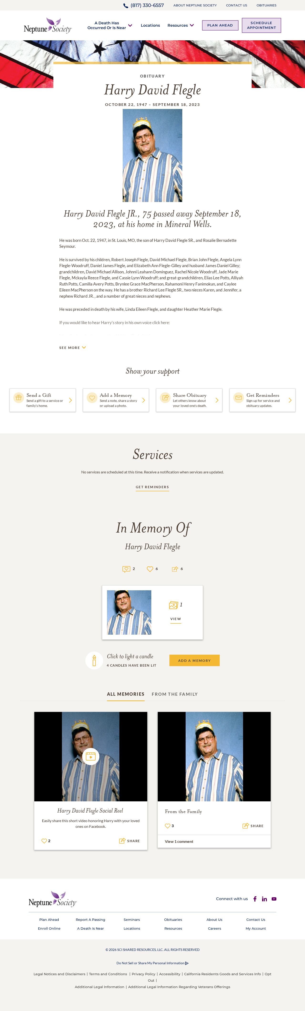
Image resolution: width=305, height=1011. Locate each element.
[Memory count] (126, 568)
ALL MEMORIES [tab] (126, 694)
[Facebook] (255, 899)
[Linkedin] (264, 899)
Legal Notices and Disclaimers (59, 974)
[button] (107, 25)
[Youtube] (274, 899)
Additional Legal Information (99, 987)
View (176, 619)
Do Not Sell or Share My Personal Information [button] (150, 963)
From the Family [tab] (175, 694)
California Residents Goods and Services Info (222, 974)
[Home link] (48, 25)
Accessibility (169, 974)
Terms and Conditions (108, 974)
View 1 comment (179, 841)
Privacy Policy (143, 974)
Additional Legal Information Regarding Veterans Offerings (179, 987)
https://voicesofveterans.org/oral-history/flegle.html (104, 335)
